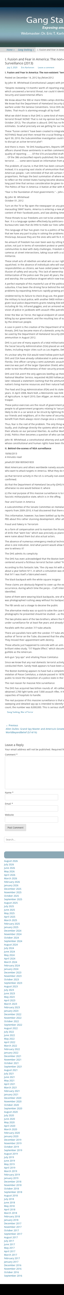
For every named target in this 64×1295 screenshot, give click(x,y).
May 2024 (9, 955)
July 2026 (9, 864)
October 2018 (11, 1188)
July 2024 (9, 948)
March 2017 (10, 1254)
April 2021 (9, 1084)
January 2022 (11, 1052)
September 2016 (13, 1275)
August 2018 (11, 1195)
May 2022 (9, 1038)
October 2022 (11, 1021)
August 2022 (11, 1028)
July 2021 (9, 1073)
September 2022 (13, 1024)
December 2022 (12, 1014)
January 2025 (11, 927)
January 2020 (11, 1136)
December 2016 (12, 1265)
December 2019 (12, 1139)
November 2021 (12, 1059)
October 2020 (11, 1104)
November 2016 (12, 1268)
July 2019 (9, 1157)
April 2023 (9, 1000)
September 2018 (13, 1192)
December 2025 (12, 888)
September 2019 (13, 1150)
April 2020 (9, 1125)
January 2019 (11, 1178)
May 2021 (9, 1080)
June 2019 (9, 1160)
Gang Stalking (26, 49)
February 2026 (12, 881)
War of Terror (27, 712)
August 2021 (11, 1070)
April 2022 (9, 1042)
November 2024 (12, 934)
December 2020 (12, 1097)
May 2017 (9, 1247)
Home (11, 49)
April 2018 (9, 1209)
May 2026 (9, 871)
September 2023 (13, 982)
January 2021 (11, 1094)
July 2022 (9, 1031)
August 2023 (11, 986)
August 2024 (11, 944)
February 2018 (12, 1216)
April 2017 (9, 1251)
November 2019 (12, 1143)
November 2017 (12, 1226)
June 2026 (9, 867)
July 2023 (9, 989)
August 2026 (11, 861)
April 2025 (9, 916)
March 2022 (10, 1045)
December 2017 (12, 1223)
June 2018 (9, 1202)
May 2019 (9, 1164)
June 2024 (9, 951)
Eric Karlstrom (27, 67)
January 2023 (11, 1010)
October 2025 (11, 895)
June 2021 (9, 1077)
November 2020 (12, 1101)
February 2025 (12, 923)
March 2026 (10, 878)
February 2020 (12, 1132)
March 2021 (10, 1087)
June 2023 (9, 993)
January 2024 (11, 969)
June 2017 (9, 1244)
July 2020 (9, 1115)
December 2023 (12, 972)
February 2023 (12, 1007)
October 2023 (11, 979)
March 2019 (10, 1171)
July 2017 (9, 1240)
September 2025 (13, 899)
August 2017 (11, 1237)
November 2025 (12, 892)
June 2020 (9, 1118)
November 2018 (12, 1185)
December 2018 (12, 1181)
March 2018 (10, 1213)
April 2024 (9, 958)
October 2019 (11, 1146)
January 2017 (11, 1261)
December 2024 (12, 930)
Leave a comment (46, 67)
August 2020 (11, 1111)
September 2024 (13, 941)
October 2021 (11, 1063)
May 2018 (9, 1206)
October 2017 (11, 1230)
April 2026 (9, 874)
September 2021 (13, 1066)
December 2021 (12, 1056)
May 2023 (9, 996)
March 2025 (10, 920)
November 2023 (12, 976)
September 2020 (13, 1108)
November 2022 (12, 1017)
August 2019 (11, 1153)
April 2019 (9, 1167)
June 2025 (9, 909)
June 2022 (9, 1035)
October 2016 (11, 1272)
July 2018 (9, 1199)
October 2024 (11, 937)
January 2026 (11, 885)
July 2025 (9, 906)
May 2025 (9, 913)
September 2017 (13, 1233)
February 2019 (12, 1174)
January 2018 (11, 1219)
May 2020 (9, 1122)
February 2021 (12, 1091)
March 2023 (10, 1003)
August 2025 (11, 902)
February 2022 (12, 1049)
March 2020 (10, 1129)
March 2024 (10, 962)
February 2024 (12, 965)
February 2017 (12, 1258)
